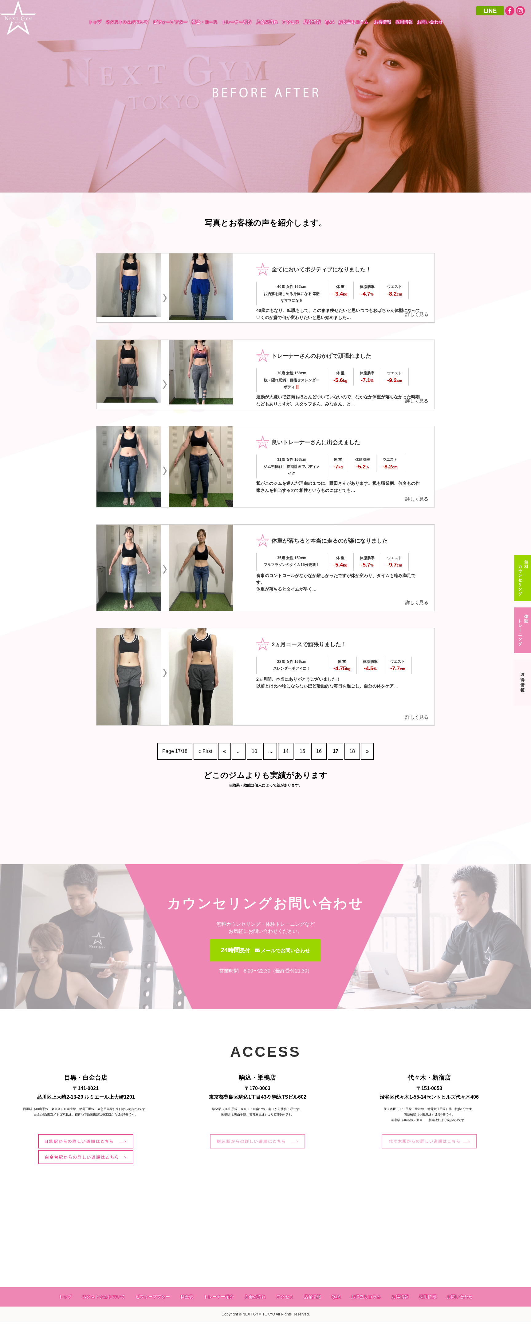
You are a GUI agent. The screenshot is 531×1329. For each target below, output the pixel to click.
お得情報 (382, 21)
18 (352, 751)
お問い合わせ (430, 21)
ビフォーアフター (170, 21)
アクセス (290, 21)
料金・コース (205, 21)
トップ (94, 21)
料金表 (186, 1296)
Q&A (329, 21)
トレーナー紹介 (237, 21)
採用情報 (404, 21)
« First (205, 751)
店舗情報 (312, 21)
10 (254, 751)
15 (302, 751)
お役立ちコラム (353, 21)
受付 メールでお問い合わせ (265, 950)
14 (286, 751)
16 (319, 751)
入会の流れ (267, 21)
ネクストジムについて (127, 21)
